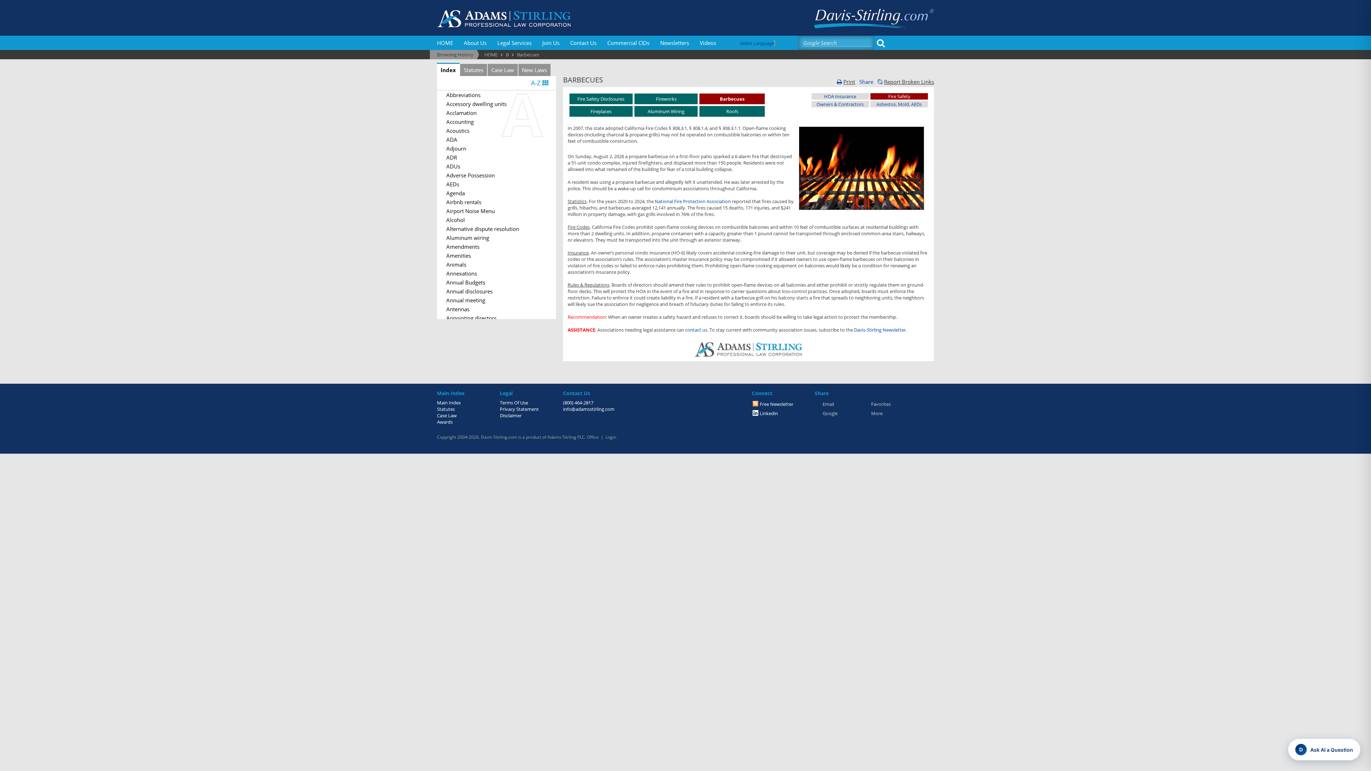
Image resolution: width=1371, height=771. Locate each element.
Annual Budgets (465, 282)
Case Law (502, 70)
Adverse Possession (470, 175)
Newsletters (674, 42)
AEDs (452, 184)
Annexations (461, 273)
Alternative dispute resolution (482, 228)
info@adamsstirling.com (588, 409)
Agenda (455, 193)
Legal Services (514, 42)
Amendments (462, 246)
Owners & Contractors (840, 104)
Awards (445, 422)
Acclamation (461, 112)
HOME (445, 42)
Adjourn (456, 148)
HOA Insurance (840, 96)
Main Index (449, 402)
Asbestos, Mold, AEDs (899, 104)
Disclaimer (511, 415)
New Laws (534, 70)
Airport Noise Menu (470, 211)
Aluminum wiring (467, 237)
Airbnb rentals (463, 202)
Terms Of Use (514, 402)
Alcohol (455, 219)
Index (448, 70)
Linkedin (769, 413)
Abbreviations (463, 95)
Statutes (473, 70)
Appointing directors (471, 318)
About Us (475, 42)
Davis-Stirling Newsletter (880, 330)
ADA (451, 139)
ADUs (453, 166)
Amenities (458, 255)
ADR (451, 157)
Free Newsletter (776, 404)
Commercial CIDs (628, 42)
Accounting (460, 121)
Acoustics (457, 130)
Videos (708, 42)
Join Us (550, 42)
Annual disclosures (469, 291)
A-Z (536, 83)
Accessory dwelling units (476, 103)
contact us (696, 330)
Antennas (457, 309)
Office (593, 437)
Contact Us (583, 42)
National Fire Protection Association (693, 201)
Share (866, 81)
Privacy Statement (519, 409)
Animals (456, 264)
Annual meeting (465, 300)
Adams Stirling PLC (566, 437)
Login (611, 437)
